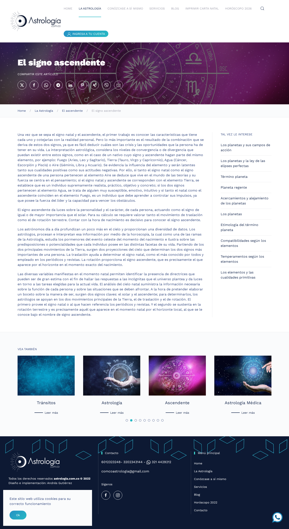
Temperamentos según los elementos (242, 259)
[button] (262, 8)
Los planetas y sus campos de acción (245, 147)
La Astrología (203, 471)
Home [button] (68, 8)
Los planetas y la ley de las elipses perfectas (243, 163)
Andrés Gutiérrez (59, 483)
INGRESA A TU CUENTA (88, 33)
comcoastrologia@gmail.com (125, 471)
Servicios (200, 486)
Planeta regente (234, 187)
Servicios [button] (157, 8)
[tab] (127, 420)
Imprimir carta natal (202, 8)
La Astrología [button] (90, 8)
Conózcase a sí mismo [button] (125, 8)
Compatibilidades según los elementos (243, 243)
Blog (197, 494)
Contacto (200, 510)
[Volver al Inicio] (36, 21)
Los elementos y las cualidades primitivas (238, 274)
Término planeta (234, 177)
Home (198, 463)
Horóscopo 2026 (238, 8)
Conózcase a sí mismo (210, 479)
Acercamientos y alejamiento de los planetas (244, 200)
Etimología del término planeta (239, 227)
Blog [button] (175, 8)
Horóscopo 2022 (205, 502)
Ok (18, 515)
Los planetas (231, 214)
